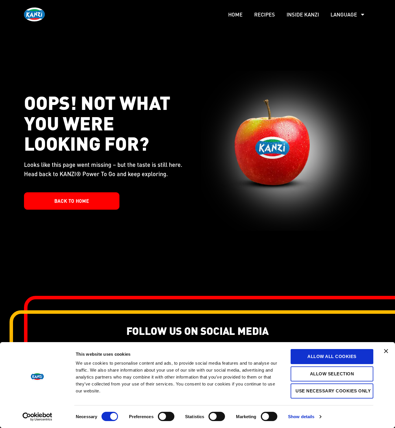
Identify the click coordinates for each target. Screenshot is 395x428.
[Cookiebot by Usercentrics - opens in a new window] (37, 416)
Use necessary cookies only (333, 390)
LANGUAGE (344, 14)
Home (235, 14)
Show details (301, 416)
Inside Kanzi (303, 14)
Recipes (264, 14)
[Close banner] (386, 351)
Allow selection (332, 373)
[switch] (166, 416)
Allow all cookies (332, 356)
